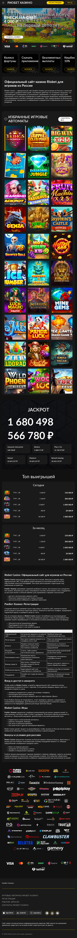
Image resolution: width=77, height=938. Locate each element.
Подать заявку (14, 37)
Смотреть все (65, 119)
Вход (69, 2)
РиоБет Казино (20, 2)
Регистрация (55, 2)
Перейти (10, 69)
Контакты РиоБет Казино (15, 905)
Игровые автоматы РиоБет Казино (20, 896)
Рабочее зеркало (10, 902)
